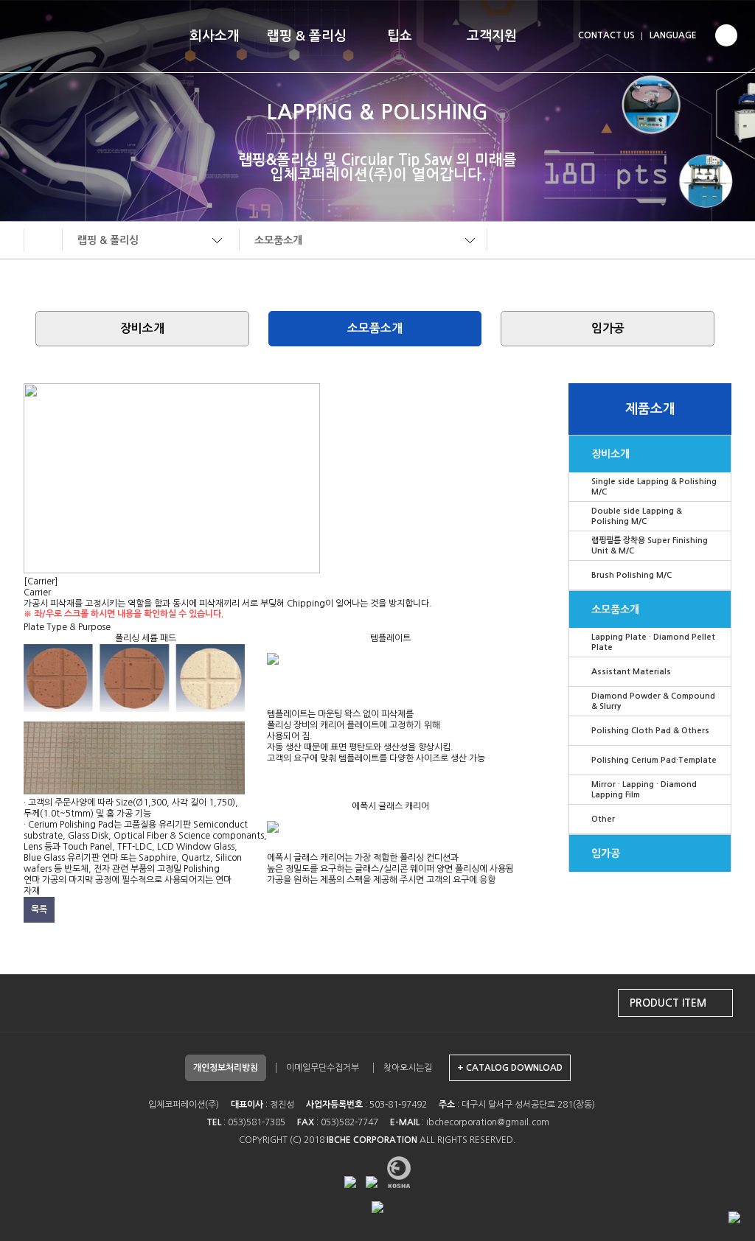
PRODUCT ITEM (668, 1003)
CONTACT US (606, 35)
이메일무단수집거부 (322, 1067)
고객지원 (492, 36)
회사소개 (214, 36)
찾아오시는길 (407, 1067)
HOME (43, 240)
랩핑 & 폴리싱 (307, 36)
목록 (39, 909)
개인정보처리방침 (225, 1067)
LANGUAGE (673, 35)
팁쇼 (399, 36)
